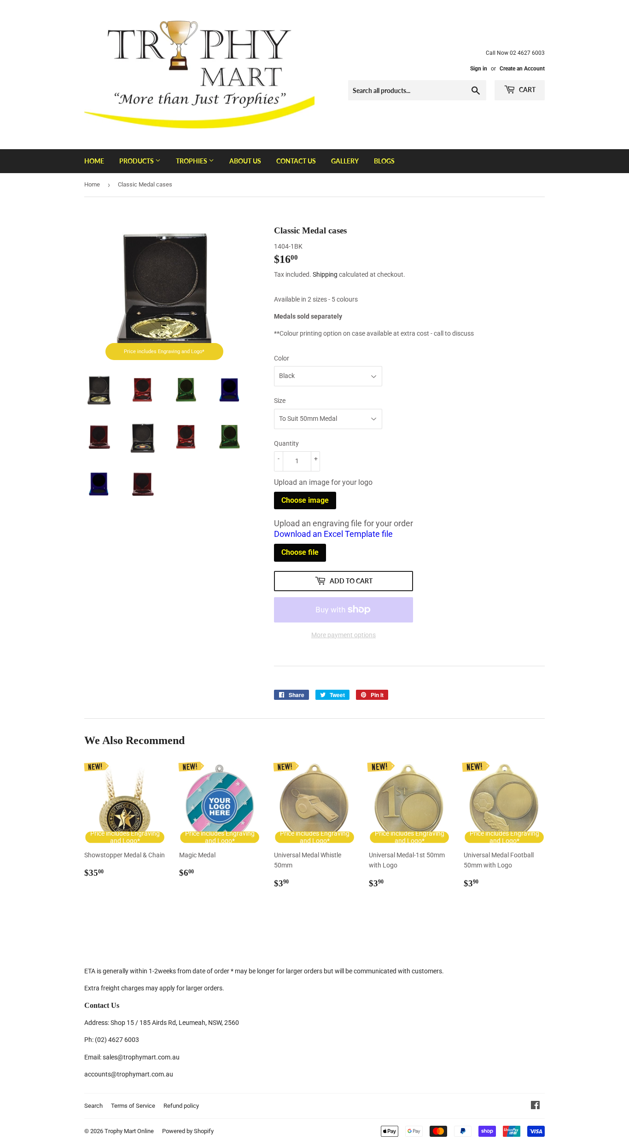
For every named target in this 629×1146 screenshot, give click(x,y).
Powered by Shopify (188, 1131)
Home (94, 161)
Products (137, 161)
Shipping (325, 274)
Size (279, 400)
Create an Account (522, 68)
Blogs (384, 161)
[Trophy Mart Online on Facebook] (535, 1106)
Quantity (286, 443)
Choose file (300, 552)
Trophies (192, 161)
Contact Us (296, 161)
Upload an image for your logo (323, 482)
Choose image (305, 500)
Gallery (345, 161)
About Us (245, 161)
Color (281, 358)
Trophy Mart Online (129, 1131)
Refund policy (181, 1105)
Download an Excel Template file (333, 534)
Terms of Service (133, 1105)
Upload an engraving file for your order (343, 528)
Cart (527, 89)
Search (93, 1105)
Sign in (478, 68)
